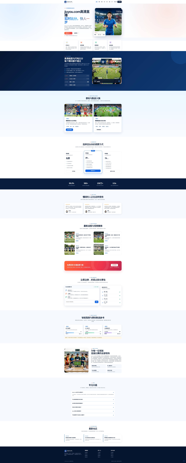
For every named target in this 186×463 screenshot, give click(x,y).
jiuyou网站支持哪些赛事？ (77, 411)
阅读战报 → (77, 240)
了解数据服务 (98, 129)
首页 (96, 1)
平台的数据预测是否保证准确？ (77, 399)
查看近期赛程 (69, 129)
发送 (96, 301)
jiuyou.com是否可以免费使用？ (77, 392)
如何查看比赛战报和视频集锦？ (77, 403)
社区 (107, 1)
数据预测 (99, 455)
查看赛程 (76, 33)
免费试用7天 (68, 33)
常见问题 (115, 1)
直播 (99, 1)
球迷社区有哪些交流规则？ (77, 407)
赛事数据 (86, 455)
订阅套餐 (99, 452)
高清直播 (86, 452)
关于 (112, 1)
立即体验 (119, 1)
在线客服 (112, 452)
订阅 (104, 1)
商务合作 (112, 455)
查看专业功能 (112, 171)
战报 (109, 1)
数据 (101, 1)
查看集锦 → (106, 240)
